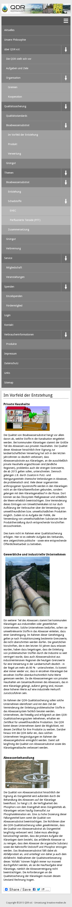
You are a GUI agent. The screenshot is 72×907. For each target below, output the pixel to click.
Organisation (13, 77)
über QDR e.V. (12, 49)
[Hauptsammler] (28, 586)
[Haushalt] (28, 418)
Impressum (10, 353)
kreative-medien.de (56, 902)
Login (7, 315)
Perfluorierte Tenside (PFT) (25, 220)
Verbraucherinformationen (19, 334)
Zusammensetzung (18, 229)
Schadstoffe (14, 201)
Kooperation (15, 96)
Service (8, 258)
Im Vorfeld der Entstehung (23, 134)
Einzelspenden (14, 296)
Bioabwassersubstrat (17, 125)
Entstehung (14, 191)
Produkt (12, 144)
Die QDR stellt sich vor (18, 58)
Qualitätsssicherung (15, 106)
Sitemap (8, 382)
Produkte (11, 343)
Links (7, 372)
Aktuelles (9, 30)
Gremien (12, 87)
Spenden (9, 286)
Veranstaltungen (15, 276)
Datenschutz (11, 363)
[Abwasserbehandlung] (28, 774)
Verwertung (14, 153)
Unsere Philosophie (15, 39)
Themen (8, 172)
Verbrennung (13, 248)
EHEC (13, 210)
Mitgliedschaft (14, 267)
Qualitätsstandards (16, 115)
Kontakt (8, 324)
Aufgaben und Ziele (17, 68)
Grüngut (11, 163)
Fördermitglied (14, 305)
